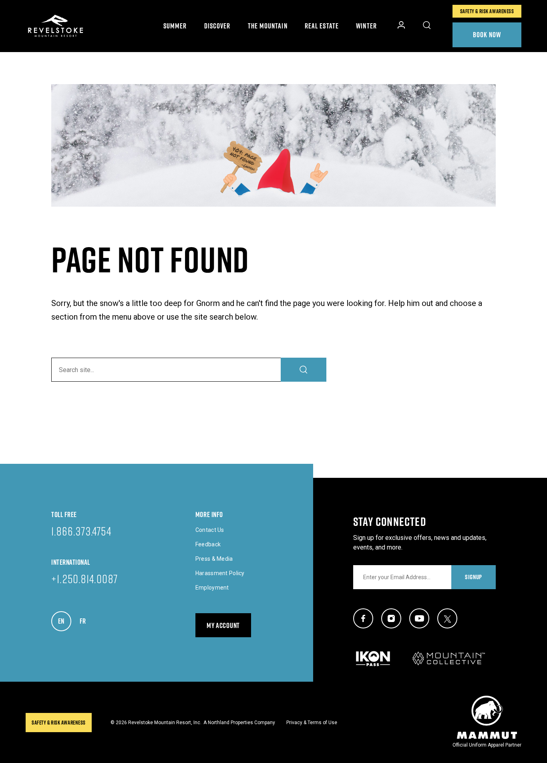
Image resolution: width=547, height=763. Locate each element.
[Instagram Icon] (391, 618)
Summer (175, 26)
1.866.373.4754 (81, 531)
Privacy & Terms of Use (311, 722)
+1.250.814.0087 (84, 578)
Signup (473, 576)
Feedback (208, 544)
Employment (212, 587)
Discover (217, 26)
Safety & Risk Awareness (487, 11)
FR (86, 621)
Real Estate (322, 26)
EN (64, 621)
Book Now (487, 35)
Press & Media (214, 559)
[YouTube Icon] (419, 618)
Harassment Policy (220, 573)
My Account (223, 625)
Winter (366, 26)
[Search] (303, 370)
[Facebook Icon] (363, 618)
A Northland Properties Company (239, 722)
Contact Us (209, 530)
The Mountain (268, 26)
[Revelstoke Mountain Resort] (56, 26)
